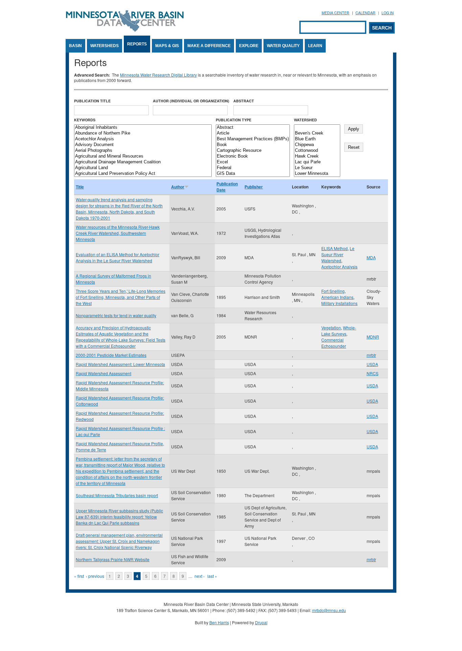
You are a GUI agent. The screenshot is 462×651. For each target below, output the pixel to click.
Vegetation (331, 327)
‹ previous (95, 576)
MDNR (373, 337)
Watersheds (104, 45)
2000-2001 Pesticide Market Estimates (111, 355)
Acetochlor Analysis (339, 266)
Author (177, 187)
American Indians (337, 297)
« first (79, 576)
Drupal (261, 622)
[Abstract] (253, 127)
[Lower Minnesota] (317, 174)
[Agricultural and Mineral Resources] (142, 156)
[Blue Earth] (317, 139)
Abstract (243, 100)
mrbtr (371, 355)
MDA (371, 257)
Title (80, 187)
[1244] (317, 127)
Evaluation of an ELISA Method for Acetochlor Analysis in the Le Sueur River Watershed (117, 257)
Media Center (335, 12)
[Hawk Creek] (317, 156)
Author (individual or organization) (191, 100)
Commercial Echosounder (333, 343)
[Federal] (253, 168)
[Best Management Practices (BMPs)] (253, 139)
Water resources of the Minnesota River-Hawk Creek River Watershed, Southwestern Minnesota (118, 233)
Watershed (305, 119)
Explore (248, 45)
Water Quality (283, 45)
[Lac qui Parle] (317, 162)
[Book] (253, 145)
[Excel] (253, 162)
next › (199, 576)
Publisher (254, 187)
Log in (388, 12)
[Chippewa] (317, 145)
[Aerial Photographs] (142, 151)
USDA (372, 364)
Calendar (365, 12)
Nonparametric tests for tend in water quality (116, 315)
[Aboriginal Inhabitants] (142, 127)
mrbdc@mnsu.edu (329, 610)
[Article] (253, 133)
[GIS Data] (253, 174)
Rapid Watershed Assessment (103, 373)
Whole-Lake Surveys (338, 331)
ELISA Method (334, 248)
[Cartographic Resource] (253, 151)
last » (212, 576)
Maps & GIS (167, 45)
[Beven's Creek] (317, 133)
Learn (315, 45)
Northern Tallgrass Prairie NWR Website (112, 559)
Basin (75, 45)
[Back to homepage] (125, 30)
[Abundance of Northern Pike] (142, 133)
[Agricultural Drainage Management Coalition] (142, 162)
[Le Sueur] (317, 168)
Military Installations (339, 303)
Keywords (84, 119)
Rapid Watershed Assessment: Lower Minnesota (120, 364)
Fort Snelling (333, 291)
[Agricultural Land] (142, 168)
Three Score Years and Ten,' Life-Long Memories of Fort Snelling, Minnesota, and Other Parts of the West (120, 297)
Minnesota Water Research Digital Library (158, 75)
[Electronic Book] (253, 156)
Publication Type (233, 119)
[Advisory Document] (142, 145)
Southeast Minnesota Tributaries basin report (117, 495)
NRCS (372, 373)
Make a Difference (209, 45)
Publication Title (92, 100)
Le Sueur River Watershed (337, 254)
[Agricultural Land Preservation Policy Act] (142, 174)
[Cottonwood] (317, 151)
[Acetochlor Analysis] (142, 139)
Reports (137, 44)
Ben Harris (219, 622)
